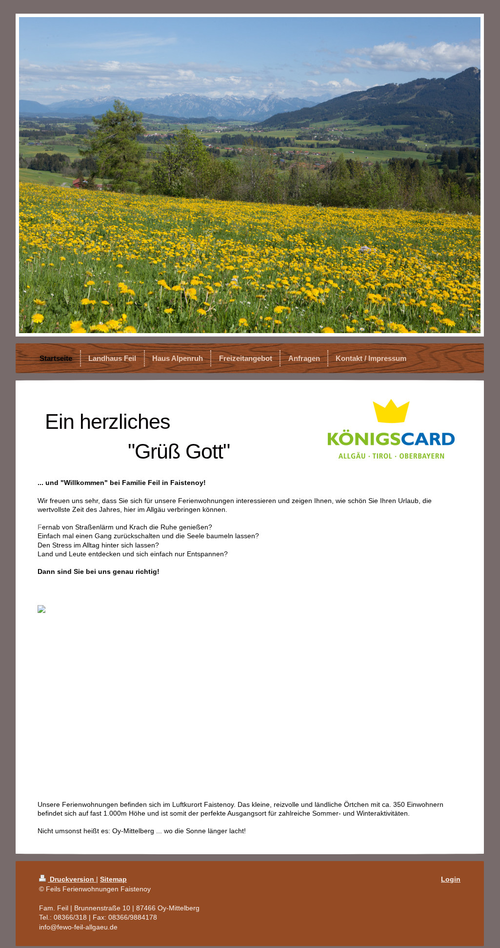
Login (450, 879)
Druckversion (72, 879)
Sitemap (113, 879)
